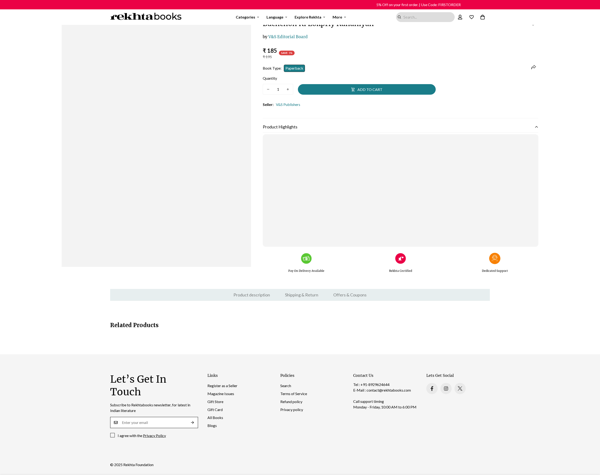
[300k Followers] (432, 388)
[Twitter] (460, 388)
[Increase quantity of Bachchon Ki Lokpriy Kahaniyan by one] (288, 89)
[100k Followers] (446, 388)
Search (285, 385)
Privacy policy (291, 409)
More (337, 17)
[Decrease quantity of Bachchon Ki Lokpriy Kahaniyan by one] (268, 89)
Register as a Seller (222, 385)
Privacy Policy (154, 435)
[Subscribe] (192, 422)
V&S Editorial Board (285, 36)
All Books (215, 417)
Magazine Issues (220, 393)
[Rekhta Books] (146, 17)
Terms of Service (293, 393)
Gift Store (215, 401)
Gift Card (215, 409)
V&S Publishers (288, 104)
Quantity (270, 78)
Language (274, 17)
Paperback (294, 68)
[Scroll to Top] (590, 449)
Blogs (212, 425)
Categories (245, 17)
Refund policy (291, 401)
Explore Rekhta (308, 17)
